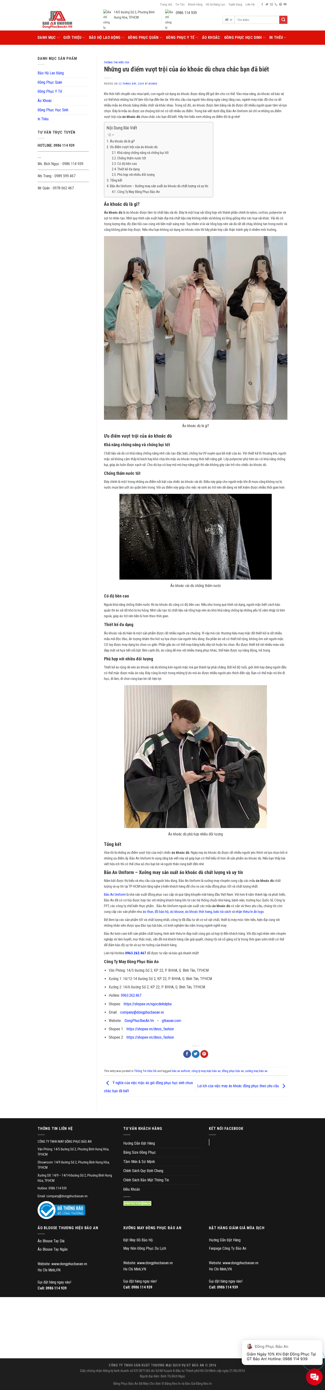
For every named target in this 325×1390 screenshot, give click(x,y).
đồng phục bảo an (233, 1071)
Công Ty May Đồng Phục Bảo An (138, 192)
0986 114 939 (56, 1288)
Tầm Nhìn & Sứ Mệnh (139, 1161)
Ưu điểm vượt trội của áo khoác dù (134, 147)
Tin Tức (180, 4)
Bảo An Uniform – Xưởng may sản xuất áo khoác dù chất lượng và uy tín (159, 186)
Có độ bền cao (127, 164)
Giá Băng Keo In (201, 1384)
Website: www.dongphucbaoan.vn (62, 1264)
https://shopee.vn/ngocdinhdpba (148, 1004)
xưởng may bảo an (256, 1071)
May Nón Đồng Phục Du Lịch (144, 1248)
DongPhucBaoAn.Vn (139, 1020)
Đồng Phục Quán (143, 37)
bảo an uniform (181, 1071)
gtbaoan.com (171, 1020)
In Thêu (276, 37)
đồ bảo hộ (162, 912)
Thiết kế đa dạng (128, 169)
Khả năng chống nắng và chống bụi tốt (143, 153)
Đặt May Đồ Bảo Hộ (138, 1240)
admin (152, 83)
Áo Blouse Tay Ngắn (53, 1249)
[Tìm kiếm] (283, 20)
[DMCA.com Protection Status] (138, 1203)
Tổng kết (116, 180)
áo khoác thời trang (198, 912)
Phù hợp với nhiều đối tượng (136, 175)
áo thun (148, 912)
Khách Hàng (195, 4)
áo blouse (177, 912)
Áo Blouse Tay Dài (51, 1241)
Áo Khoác (211, 37)
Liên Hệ (250, 4)
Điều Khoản (131, 1189)
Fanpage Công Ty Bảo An (227, 1248)
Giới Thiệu (72, 37)
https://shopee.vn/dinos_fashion (150, 1029)
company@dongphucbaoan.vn (142, 1012)
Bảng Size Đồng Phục (139, 1152)
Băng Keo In (173, 1384)
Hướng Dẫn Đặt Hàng (139, 1143)
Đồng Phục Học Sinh (243, 37)
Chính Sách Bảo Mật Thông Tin (146, 1180)
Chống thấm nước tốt (131, 158)
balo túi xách (222, 912)
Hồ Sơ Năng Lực (215, 4)
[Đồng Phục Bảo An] (57, 19)
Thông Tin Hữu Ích (116, 62)
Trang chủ (166, 4)
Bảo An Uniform (115, 894)
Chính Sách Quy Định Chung (143, 1170)
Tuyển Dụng (235, 4)
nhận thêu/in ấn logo (250, 912)
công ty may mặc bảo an (206, 1071)
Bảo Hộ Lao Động (105, 37)
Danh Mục (47, 37)
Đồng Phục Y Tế (180, 37)
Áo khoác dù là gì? (122, 141)
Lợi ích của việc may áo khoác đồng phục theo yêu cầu (238, 1086)
